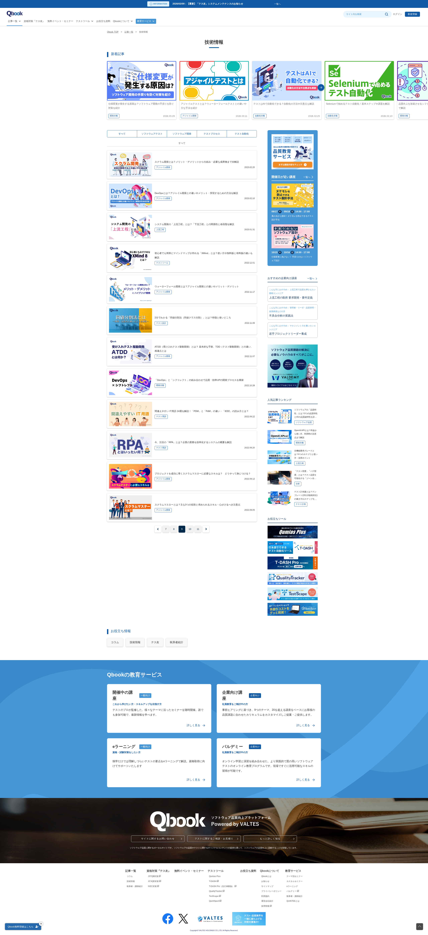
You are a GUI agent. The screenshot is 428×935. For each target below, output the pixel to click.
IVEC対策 (152, 886)
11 (198, 529)
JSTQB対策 (153, 876)
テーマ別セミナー (295, 876)
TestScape (214, 896)
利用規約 (265, 896)
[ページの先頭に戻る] (419, 926)
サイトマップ (267, 886)
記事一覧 (12, 21)
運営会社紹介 (267, 901)
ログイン (397, 14)
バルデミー (292, 891)
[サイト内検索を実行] (386, 14)
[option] (223, 4)
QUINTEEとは (293, 901)
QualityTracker (216, 891)
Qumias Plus (215, 876)
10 (190, 529)
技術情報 (131, 881)
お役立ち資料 (103, 21)
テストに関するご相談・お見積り (214, 838)
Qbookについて (121, 21)
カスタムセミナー (295, 881)
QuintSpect (214, 901)
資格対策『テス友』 (34, 21)
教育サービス (144, 21)
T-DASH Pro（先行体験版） (222, 886)
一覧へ (277, 4)
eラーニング (292, 886)
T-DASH (213, 881)
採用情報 (265, 906)
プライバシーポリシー (271, 891)
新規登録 (412, 14)
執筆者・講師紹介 (135, 886)
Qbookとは (266, 876)
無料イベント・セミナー (60, 21)
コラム (130, 876)
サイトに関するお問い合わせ (158, 838)
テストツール (83, 21)
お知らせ (265, 881)
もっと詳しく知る (270, 838)
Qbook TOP (113, 32)
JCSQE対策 (153, 881)
